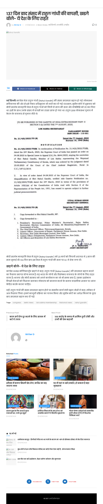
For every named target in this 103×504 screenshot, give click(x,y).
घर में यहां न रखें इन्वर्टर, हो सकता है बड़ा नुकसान (71, 384)
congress (17, 302)
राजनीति (60, 25)
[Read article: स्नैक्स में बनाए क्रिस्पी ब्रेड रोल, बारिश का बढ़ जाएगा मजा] (28, 370)
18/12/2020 (23, 452)
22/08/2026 (74, 419)
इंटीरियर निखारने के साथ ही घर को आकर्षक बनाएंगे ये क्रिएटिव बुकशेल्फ (51, 412)
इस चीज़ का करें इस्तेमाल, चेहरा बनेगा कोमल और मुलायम (39, 459)
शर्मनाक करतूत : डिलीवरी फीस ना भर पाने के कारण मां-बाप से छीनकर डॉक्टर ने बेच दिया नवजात (54, 439)
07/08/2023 (30, 25)
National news (66, 302)
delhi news (28, 302)
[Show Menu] (95, 4)
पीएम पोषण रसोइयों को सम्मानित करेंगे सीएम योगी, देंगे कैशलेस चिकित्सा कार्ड (81, 413)
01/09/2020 (23, 443)
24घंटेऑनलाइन (54, 498)
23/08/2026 (12, 389)
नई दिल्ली (52, 25)
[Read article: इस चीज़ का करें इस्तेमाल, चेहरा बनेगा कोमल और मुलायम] (11, 461)
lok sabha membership (46, 302)
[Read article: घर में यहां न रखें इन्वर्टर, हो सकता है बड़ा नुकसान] (75, 370)
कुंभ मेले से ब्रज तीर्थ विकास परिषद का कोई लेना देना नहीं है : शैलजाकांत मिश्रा (46, 449)
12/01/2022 (23, 462)
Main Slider (43, 25)
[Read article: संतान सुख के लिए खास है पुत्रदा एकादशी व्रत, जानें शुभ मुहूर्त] (20, 402)
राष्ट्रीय (66, 25)
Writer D (17, 25)
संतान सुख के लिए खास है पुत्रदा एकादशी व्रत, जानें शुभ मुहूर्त (17, 412)
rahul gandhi (81, 302)
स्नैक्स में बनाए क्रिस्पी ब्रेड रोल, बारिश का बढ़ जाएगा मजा (26, 384)
